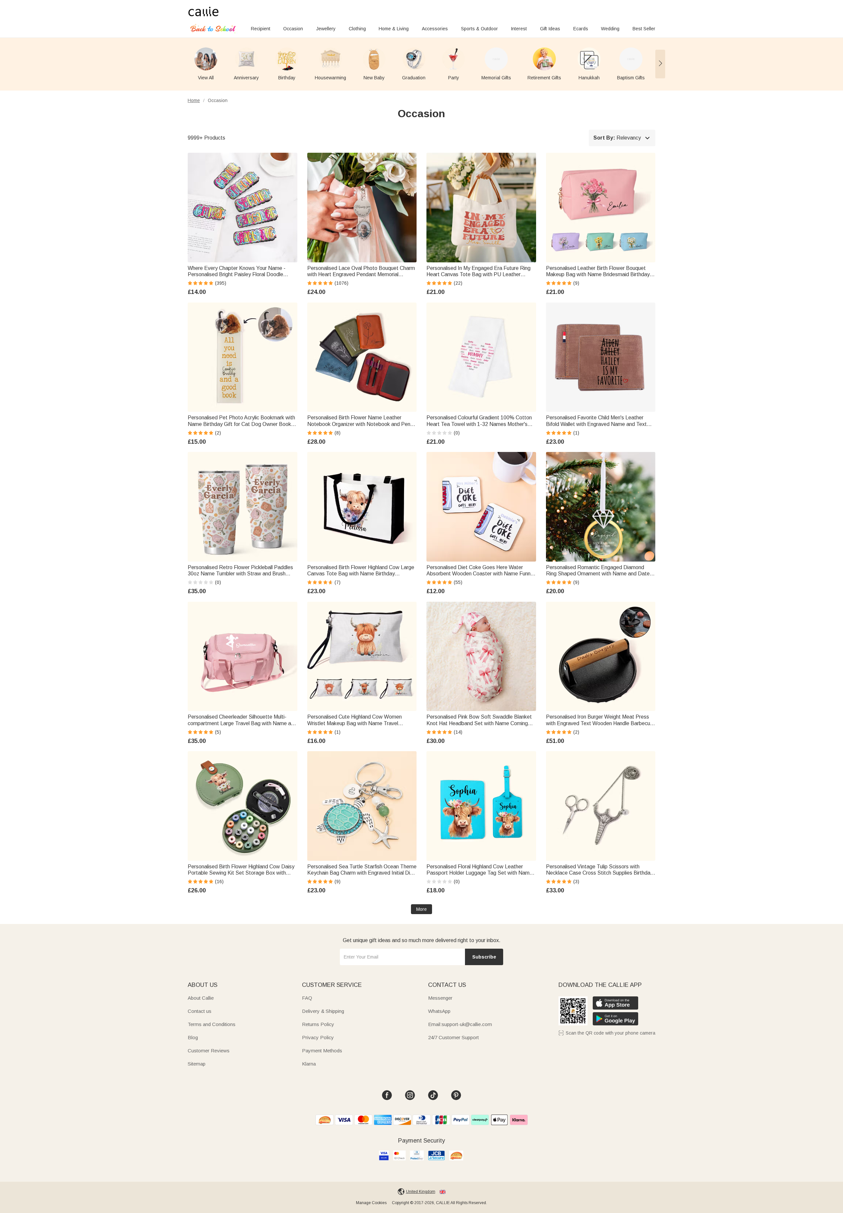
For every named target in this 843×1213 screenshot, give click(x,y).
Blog (193, 1037)
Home (194, 100)
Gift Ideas (550, 28)
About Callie (201, 998)
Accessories (435, 28)
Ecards (580, 28)
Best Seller (644, 28)
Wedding (610, 28)
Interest (519, 28)
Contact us (199, 1011)
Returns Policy (318, 1024)
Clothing (357, 28)
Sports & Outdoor (479, 28)
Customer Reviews (209, 1050)
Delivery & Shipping (323, 1011)
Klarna (309, 1064)
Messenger (440, 998)
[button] (660, 64)
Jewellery (326, 28)
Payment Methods (322, 1050)
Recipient (260, 28)
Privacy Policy (318, 1037)
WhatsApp (439, 1011)
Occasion (293, 28)
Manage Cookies (371, 1202)
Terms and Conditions (211, 1024)
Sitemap (196, 1064)
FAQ (307, 998)
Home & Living (394, 28)
